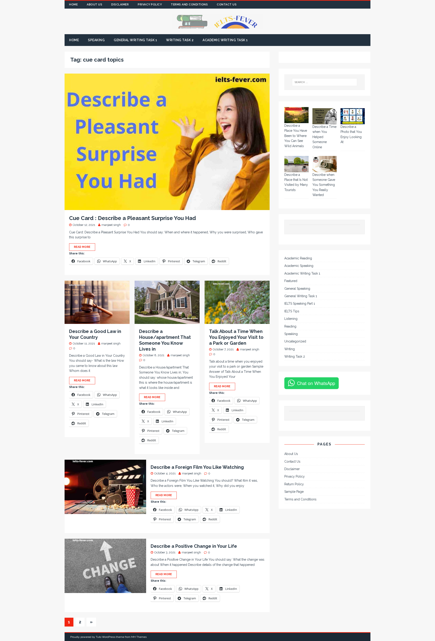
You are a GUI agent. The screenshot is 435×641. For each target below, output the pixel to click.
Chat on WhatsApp (316, 383)
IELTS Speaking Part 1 (299, 303)
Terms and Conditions (189, 4)
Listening (290, 318)
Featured (290, 281)
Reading (290, 326)
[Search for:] (324, 82)
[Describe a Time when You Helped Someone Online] (324, 116)
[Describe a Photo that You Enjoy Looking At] (353, 116)
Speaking (96, 40)
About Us (94, 4)
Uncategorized (295, 341)
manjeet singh (111, 225)
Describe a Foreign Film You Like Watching (197, 467)
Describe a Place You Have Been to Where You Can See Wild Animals (295, 136)
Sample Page (294, 491)
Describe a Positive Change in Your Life (194, 546)
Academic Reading (298, 258)
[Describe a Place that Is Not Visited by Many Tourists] (296, 164)
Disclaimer (120, 4)
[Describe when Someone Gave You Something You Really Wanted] (324, 164)
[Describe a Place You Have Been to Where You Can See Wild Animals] (296, 115)
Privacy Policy (150, 4)
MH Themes (139, 637)
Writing (289, 349)
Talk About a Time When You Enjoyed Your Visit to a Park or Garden (236, 337)
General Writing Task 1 (135, 40)
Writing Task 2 (179, 40)
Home (73, 4)
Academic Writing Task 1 (225, 40)
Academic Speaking (298, 266)
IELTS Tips (291, 311)
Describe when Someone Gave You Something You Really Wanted (323, 185)
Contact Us (227, 4)
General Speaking (297, 288)
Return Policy (294, 484)
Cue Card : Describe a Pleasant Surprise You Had (132, 218)
